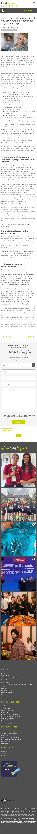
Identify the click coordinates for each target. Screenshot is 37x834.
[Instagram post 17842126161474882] (18, 574)
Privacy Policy (5, 682)
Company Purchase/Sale (9, 733)
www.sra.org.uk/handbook (18, 818)
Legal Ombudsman (7, 692)
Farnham (21, 295)
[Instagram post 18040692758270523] (18, 609)
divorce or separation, (18, 302)
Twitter (3, 754)
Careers (3, 673)
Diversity (4, 688)
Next (30, 336)
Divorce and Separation (9, 30)
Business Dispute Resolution (10, 737)
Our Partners (5, 675)
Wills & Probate (6, 708)
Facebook (4, 756)
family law (26, 304)
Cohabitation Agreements (9, 714)
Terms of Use (5, 680)
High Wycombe (29, 295)
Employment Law (6, 712)
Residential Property (7, 706)
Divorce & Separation (8, 710)
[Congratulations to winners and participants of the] (18, 470)
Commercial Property (8, 731)
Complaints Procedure (8, 690)
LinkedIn (4, 751)
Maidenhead (5, 297)
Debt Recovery (6, 741)
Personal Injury (6, 723)
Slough (14, 297)
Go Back (7, 430)
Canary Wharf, (12, 295)
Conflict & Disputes (7, 719)
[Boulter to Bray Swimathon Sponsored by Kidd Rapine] (18, 539)
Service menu (27, 10)
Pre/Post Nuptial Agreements (10, 716)
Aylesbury (4, 295)
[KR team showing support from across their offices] (18, 504)
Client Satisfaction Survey (9, 678)
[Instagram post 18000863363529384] (18, 643)
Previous (8, 336)
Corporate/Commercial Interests (11, 739)
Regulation (4, 695)
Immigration (5, 721)
